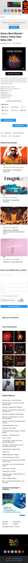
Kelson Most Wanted (18, 133)
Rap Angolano (16, 136)
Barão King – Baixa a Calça (9, 428)
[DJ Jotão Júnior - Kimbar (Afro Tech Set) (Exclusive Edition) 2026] (8, 385)
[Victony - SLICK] (8, 361)
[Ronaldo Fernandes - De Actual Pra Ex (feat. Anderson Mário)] (8, 349)
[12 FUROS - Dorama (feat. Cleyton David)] (20, 349)
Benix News (5, 521)
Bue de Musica (18, 558)
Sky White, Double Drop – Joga (9, 425)
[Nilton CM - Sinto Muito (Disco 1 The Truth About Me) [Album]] (20, 337)
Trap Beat (21, 167)
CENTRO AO (14, 27)
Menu (3, 17)
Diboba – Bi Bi (5, 452)
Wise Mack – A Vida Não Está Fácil (10, 435)
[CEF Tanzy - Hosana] (20, 385)
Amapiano (15, 524)
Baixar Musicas (17, 521)
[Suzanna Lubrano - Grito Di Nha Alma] (20, 361)
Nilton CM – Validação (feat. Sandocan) (12, 407)
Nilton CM (4, 136)
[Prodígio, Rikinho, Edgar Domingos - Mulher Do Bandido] (8, 337)
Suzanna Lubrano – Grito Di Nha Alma (11, 400)
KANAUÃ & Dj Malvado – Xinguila (10, 454)
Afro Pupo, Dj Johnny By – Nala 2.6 (10, 457)
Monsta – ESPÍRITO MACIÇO (9, 478)
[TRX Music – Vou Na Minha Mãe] (14, 247)
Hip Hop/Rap (8, 133)
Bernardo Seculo (6, 43)
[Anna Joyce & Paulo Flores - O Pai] (20, 373)
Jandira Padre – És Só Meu (9, 471)
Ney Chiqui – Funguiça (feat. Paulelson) (11, 201)
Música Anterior (9, 120)
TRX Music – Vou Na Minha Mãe (13, 262)
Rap (10, 136)
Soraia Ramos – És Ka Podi (9, 468)
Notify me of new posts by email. (10, 296)
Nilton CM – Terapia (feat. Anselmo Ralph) (12, 414)
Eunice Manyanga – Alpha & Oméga (11, 449)
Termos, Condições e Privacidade (14, 560)
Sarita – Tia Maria (6, 438)
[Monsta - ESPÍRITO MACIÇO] (8, 373)
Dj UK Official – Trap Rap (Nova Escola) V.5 (12, 170)
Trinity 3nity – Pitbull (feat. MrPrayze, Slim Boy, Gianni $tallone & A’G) (13, 231)
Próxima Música (19, 125)
